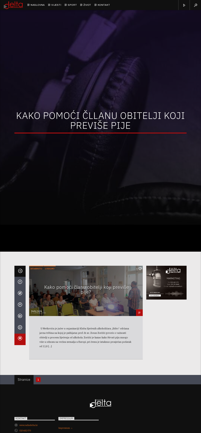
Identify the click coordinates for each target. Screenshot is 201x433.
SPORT (72, 5)
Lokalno (49, 283)
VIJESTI (56, 5)
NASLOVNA (38, 5)
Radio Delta (36, 325)
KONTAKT (104, 5)
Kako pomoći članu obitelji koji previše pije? (86, 304)
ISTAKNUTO (36, 283)
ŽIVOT (87, 5)
